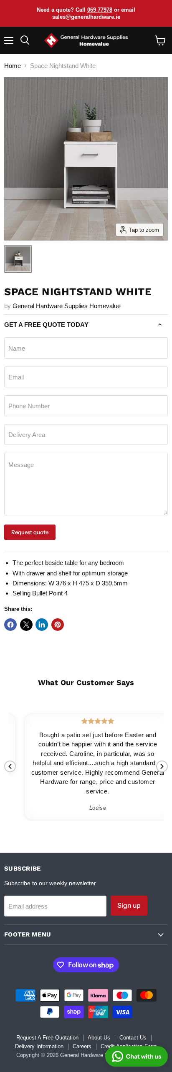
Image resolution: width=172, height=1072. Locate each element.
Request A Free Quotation (47, 1037)
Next (162, 766)
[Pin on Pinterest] (57, 624)
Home (12, 65)
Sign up (129, 905)
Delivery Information (39, 1046)
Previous (10, 766)
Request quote (29, 532)
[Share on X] (26, 624)
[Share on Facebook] (10, 624)
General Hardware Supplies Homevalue (67, 305)
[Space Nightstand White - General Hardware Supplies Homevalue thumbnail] (18, 259)
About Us (99, 1037)
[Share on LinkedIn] (41, 624)
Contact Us (133, 1037)
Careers (82, 1046)
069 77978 (99, 10)
